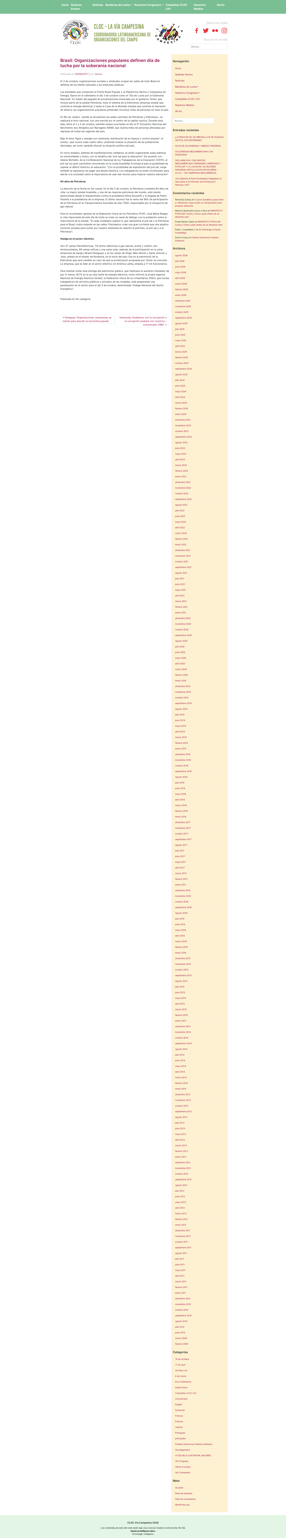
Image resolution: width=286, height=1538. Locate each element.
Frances (179, 1415)
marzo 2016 (181, 941)
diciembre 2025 (183, 300)
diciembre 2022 (182, 482)
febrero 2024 (181, 408)
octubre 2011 (181, 1242)
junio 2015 (180, 992)
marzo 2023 (181, 465)
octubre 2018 (181, 765)
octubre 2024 (181, 363)
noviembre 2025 (183, 306)
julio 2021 (179, 578)
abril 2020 (180, 663)
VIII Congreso (181, 1461)
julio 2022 (179, 510)
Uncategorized (182, 1449)
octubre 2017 (181, 833)
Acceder (179, 1487)
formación (180, 1410)
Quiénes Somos (76, 6)
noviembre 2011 (183, 1236)
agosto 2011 (181, 1253)
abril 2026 (180, 278)
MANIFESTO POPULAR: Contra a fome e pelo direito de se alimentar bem (199, 213)
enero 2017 (180, 884)
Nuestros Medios (200, 6)
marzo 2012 (181, 1213)
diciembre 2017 (182, 822)
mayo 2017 (180, 862)
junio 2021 (180, 584)
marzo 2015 (181, 1009)
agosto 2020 (181, 641)
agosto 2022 (181, 505)
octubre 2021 (181, 561)
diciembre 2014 (182, 1026)
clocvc (98, 74)
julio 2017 (179, 850)
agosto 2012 (181, 1185)
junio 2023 (180, 448)
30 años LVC (181, 1370)
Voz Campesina (182, 1472)
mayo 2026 (180, 272)
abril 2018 (180, 799)
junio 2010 (180, 1332)
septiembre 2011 (183, 1247)
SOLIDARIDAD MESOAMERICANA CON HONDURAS (194, 153)
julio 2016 (179, 918)
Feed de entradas (183, 1493)
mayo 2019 (180, 726)
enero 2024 (180, 414)
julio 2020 (180, 646)
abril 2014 (180, 1071)
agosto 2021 (181, 573)
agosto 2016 (181, 913)
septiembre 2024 (183, 368)
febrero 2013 (181, 1151)
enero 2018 (180, 816)
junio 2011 (180, 1264)
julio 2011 (179, 1259)
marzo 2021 (181, 601)
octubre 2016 (181, 901)
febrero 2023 (181, 471)
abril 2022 (180, 527)
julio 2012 (179, 1190)
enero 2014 (180, 1088)
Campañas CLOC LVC (176, 6)
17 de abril (180, 1364)
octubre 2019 (181, 697)
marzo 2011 (180, 1281)
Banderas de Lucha (117, 4)
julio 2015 (179, 986)
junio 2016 (180, 924)
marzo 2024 (181, 402)
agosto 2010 (181, 1321)
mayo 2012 (180, 1202)
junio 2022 (180, 516)
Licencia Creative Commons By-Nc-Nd (166, 1528)
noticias (179, 1427)
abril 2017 (180, 867)
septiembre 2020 (183, 635)
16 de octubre (182, 1359)
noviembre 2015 (183, 964)
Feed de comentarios (185, 1499)
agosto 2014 (181, 1049)
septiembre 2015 (183, 975)
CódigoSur (148, 1534)
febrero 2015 (181, 1015)
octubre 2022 (181, 493)
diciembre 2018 (182, 754)
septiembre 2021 (183, 567)
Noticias (98, 4)
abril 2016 (180, 935)
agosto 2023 (181, 442)
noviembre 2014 (183, 1032)
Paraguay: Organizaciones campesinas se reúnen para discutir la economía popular (87, 319)
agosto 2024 (181, 374)
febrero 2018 (181, 811)
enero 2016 (180, 952)
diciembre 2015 (182, 958)
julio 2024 (180, 380)
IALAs (220, 4)
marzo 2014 (181, 1077)
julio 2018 (179, 782)
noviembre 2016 (183, 896)
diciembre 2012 (182, 1162)
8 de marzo (180, 1376)
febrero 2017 (181, 879)
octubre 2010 (181, 1310)
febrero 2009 (181, 1344)
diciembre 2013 (182, 1094)
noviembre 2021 (183, 556)
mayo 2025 (180, 340)
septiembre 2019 (183, 703)
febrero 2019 (181, 743)
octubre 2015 (181, 969)
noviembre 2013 (183, 1100)
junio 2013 (180, 1128)
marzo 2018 (181, 805)
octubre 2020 (181, 629)
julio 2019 (179, 714)
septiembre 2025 (183, 317)
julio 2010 (179, 1327)
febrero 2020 (181, 675)
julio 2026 (180, 261)
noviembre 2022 (183, 488)
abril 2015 (180, 1003)
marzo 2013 (181, 1145)
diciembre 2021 (182, 550)
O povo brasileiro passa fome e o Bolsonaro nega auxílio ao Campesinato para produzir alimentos (199, 202)
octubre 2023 (181, 431)
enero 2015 (180, 1020)
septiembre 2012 (183, 1179)
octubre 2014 (181, 1037)
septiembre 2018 (183, 771)
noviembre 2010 (183, 1304)
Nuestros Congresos (147, 4)
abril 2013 (180, 1139)
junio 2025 (180, 334)
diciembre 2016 (182, 890)
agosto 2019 (181, 709)
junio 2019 (180, 720)
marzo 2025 (181, 351)
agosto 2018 (181, 777)
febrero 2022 (181, 539)
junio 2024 (180, 385)
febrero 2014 (181, 1083)
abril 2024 (180, 397)
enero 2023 (180, 476)
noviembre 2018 (183, 760)
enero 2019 (180, 748)
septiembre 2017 (183, 839)
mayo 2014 (180, 1066)
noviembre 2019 (183, 692)
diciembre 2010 (182, 1298)
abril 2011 (180, 1276)
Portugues (180, 1432)
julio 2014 (179, 1054)
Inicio (65, 4)
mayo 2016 (180, 930)
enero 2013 (180, 1156)
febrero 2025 (181, 357)
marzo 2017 (181, 873)
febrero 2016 (181, 947)
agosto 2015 (181, 981)
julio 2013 (179, 1122)
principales (180, 1438)
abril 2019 (180, 731)
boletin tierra (181, 1387)
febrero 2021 (181, 607)
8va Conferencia (183, 1381)
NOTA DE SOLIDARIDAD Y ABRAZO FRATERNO (198, 146)
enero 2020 (180, 680)
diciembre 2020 (183, 618)
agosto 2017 (181, 845)
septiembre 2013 (183, 1111)
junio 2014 (180, 1060)
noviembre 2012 (183, 1168)
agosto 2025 (181, 323)
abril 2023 (180, 459)
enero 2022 (180, 544)
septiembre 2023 (183, 436)
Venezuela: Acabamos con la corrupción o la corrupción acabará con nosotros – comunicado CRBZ (143, 321)
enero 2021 (180, 612)
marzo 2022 (181, 533)
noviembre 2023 (183, 425)
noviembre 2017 (183, 828)
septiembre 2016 (183, 907)
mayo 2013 (180, 1134)
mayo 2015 (180, 998)
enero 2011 (180, 1293)
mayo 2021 (180, 590)
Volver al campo (183, 1466)
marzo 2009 (181, 1338)
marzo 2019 (181, 737)
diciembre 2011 (182, 1230)
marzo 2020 (181, 669)
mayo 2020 (180, 658)
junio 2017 (180, 856)
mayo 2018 (180, 794)
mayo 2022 (180, 522)
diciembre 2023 (183, 419)
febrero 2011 (181, 1287)
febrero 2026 (181, 289)
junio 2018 (180, 788)
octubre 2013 (181, 1105)
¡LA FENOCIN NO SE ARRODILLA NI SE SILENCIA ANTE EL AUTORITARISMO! (199, 138)
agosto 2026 (181, 255)
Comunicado (181, 1398)
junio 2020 (180, 652)
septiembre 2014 (183, 1043)
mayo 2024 (180, 391)
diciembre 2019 (182, 686)
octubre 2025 (181, 312)
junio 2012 (180, 1196)
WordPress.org (182, 1504)
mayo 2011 (180, 1270)
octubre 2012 (181, 1173)
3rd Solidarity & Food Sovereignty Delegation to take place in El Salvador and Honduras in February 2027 (198, 181)
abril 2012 (180, 1207)
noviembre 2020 (183, 624)
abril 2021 (180, 595)
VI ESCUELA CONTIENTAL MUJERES (193, 1455)
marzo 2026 (181, 283)
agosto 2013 (181, 1117)
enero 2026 (180, 295)
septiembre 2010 (183, 1315)
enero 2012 (180, 1225)
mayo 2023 (180, 453)
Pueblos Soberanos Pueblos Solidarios (193, 1444)
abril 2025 (180, 346)
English (178, 1404)
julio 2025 (180, 329)
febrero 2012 (181, 1219)
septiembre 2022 (183, 499)
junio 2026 (180, 266)
